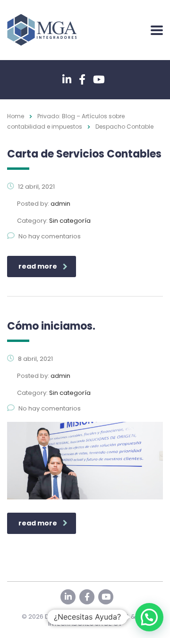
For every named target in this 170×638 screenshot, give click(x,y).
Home (15, 116)
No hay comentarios (49, 236)
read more (37, 266)
